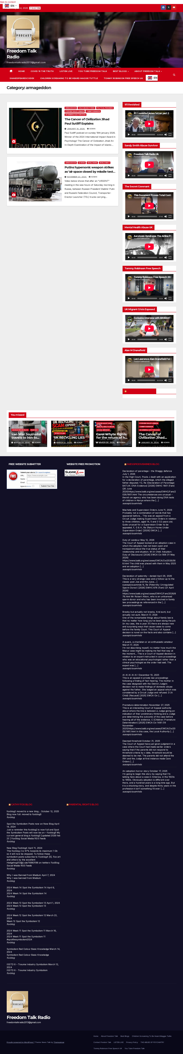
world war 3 (105, 163)
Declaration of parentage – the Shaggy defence (147, 471)
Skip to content (8, 2)
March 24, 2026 (22, 442)
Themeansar (59, 1042)
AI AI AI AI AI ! (130, 675)
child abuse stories (86, 108)
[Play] (128, 134)
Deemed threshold (131, 741)
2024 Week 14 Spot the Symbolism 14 (26, 887)
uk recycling (60, 433)
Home (21, 71)
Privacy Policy (132, 1042)
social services (103, 430)
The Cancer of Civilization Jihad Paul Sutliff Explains (154, 437)
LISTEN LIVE (66, 71)
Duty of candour (131, 540)
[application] (149, 123)
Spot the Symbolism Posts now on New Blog (30, 823)
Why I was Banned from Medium (24, 875)
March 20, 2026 (107, 442)
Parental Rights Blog (83, 804)
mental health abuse (105, 426)
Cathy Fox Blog (21, 804)
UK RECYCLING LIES (69, 437)
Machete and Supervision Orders (139, 510)
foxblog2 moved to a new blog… (23, 811)
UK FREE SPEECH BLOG (140, 391)
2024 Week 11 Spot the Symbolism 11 (26, 930)
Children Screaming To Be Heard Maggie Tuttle (69, 78)
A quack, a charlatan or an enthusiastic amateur (147, 642)
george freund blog (20, 430)
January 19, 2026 (76, 129)
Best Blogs (120, 71)
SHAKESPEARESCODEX (22, 78)
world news (92, 163)
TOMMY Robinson (93, 111)
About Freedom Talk (148, 71)
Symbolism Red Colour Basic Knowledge (28, 949)
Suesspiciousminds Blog (143, 464)
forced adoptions (104, 423)
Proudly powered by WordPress (20, 1042)
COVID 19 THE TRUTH (42, 71)
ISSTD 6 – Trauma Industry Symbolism (27, 964)
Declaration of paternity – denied (139, 576)
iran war (34, 430)
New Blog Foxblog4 (17, 848)
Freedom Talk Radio (28, 1017)
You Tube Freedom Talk (92, 71)
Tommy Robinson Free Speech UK (123, 78)
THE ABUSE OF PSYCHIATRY (152, 1042)
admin (92, 129)
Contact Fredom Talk (102, 1042)
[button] (174, 74)
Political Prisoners (105, 108)
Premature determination (135, 705)
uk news (82, 163)
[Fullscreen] (170, 134)
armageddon (70, 108)
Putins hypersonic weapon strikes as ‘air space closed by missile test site (89, 172)
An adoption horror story (135, 771)
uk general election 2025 (75, 114)
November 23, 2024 (77, 177)
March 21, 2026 (64, 442)
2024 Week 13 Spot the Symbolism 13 (26, 903)
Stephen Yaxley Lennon (74, 111)
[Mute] (165, 134)
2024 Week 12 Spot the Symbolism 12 (26, 915)
